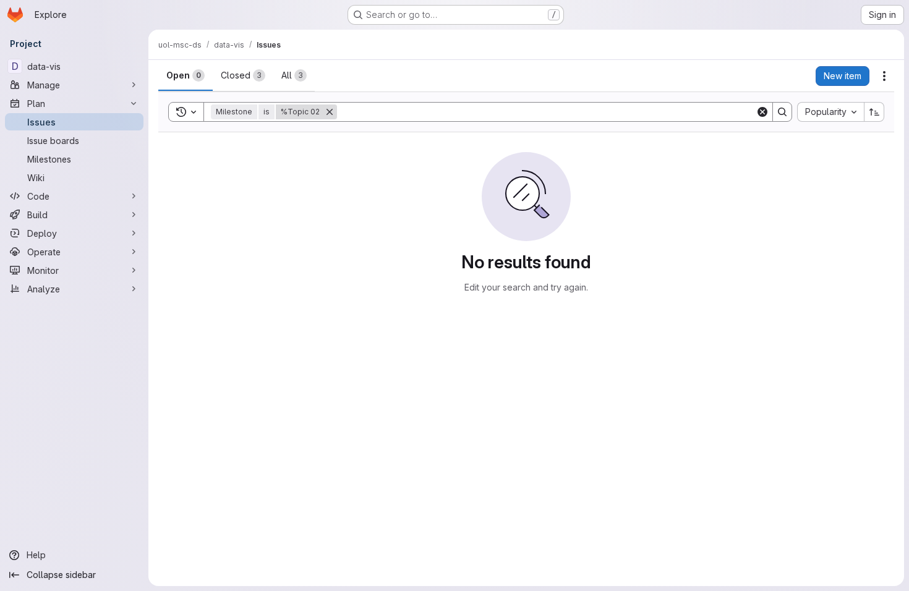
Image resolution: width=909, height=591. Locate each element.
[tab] (185, 75)
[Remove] (329, 111)
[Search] (782, 112)
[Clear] (762, 111)
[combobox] (830, 112)
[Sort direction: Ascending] (874, 112)
